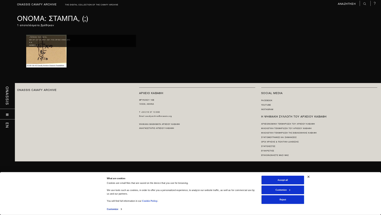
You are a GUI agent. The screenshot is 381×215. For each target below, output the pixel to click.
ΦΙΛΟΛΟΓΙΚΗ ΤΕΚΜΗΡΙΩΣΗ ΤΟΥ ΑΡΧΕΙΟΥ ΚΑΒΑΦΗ (286, 128)
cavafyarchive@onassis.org (158, 116)
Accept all (283, 180)
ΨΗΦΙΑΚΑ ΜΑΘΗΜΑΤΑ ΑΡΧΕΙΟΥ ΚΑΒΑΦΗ (159, 124)
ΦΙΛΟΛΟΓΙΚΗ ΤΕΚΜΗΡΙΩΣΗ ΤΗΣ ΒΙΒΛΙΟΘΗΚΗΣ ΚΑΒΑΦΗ (289, 132)
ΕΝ (8, 125)
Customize (112, 209)
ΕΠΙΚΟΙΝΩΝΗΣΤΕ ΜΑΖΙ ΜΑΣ (275, 155)
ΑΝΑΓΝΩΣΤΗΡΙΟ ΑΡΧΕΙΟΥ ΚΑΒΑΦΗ (156, 128)
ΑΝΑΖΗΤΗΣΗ (347, 3)
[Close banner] (308, 177)
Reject (282, 199)
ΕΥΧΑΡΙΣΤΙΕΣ (267, 150)
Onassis (8, 95)
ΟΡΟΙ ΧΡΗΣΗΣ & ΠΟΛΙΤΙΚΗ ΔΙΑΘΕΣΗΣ (280, 141)
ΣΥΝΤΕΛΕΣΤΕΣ (268, 146)
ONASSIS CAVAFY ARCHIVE (37, 89)
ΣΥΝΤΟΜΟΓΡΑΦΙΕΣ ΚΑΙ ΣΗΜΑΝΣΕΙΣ (279, 137)
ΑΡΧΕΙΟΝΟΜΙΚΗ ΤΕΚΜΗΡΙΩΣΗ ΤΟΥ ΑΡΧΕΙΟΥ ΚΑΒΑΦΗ (288, 123)
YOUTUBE (266, 104)
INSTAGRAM (267, 109)
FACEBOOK (266, 100)
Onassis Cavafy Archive (37, 3)
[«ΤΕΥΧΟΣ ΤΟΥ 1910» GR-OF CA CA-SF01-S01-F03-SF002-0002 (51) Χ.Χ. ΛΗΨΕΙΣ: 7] (46, 50)
